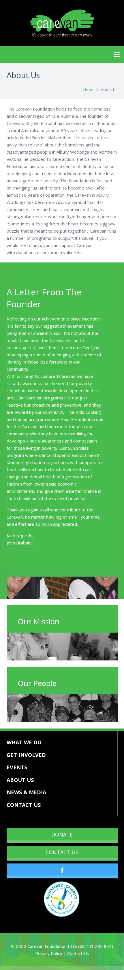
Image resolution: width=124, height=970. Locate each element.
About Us (20, 779)
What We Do (24, 742)
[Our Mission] (62, 632)
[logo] (62, 23)
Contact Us (24, 804)
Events (17, 767)
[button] (116, 54)
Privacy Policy (48, 953)
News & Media (26, 792)
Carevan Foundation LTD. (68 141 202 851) (70, 946)
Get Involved (26, 754)
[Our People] (62, 694)
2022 (21, 946)
